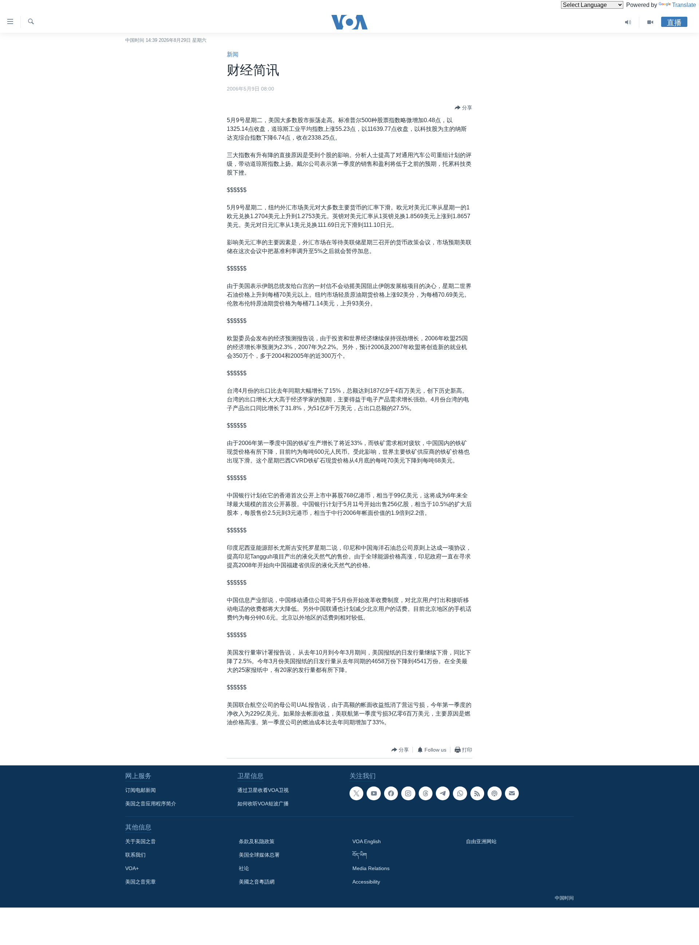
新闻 (232, 54)
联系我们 (135, 855)
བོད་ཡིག (359, 855)
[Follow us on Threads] (426, 793)
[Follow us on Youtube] (373, 793)
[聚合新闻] (477, 793)
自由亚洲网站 (481, 841)
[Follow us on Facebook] (391, 793)
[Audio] (628, 22)
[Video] (650, 22)
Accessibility (366, 882)
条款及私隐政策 (257, 841)
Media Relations (371, 868)
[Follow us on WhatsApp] (460, 793)
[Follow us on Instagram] (408, 793)
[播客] (494, 793)
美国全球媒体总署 (259, 855)
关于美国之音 (140, 841)
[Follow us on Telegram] (443, 793)
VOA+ (132, 868)
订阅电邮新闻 (140, 790)
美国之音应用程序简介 (150, 803)
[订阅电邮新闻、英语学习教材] (512, 793)
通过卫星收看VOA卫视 (263, 790)
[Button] (463, 107)
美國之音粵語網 (257, 882)
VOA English (366, 841)
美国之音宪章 (140, 882)
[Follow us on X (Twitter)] (356, 793)
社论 (244, 868)
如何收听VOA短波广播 (263, 803)
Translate (684, 5)
